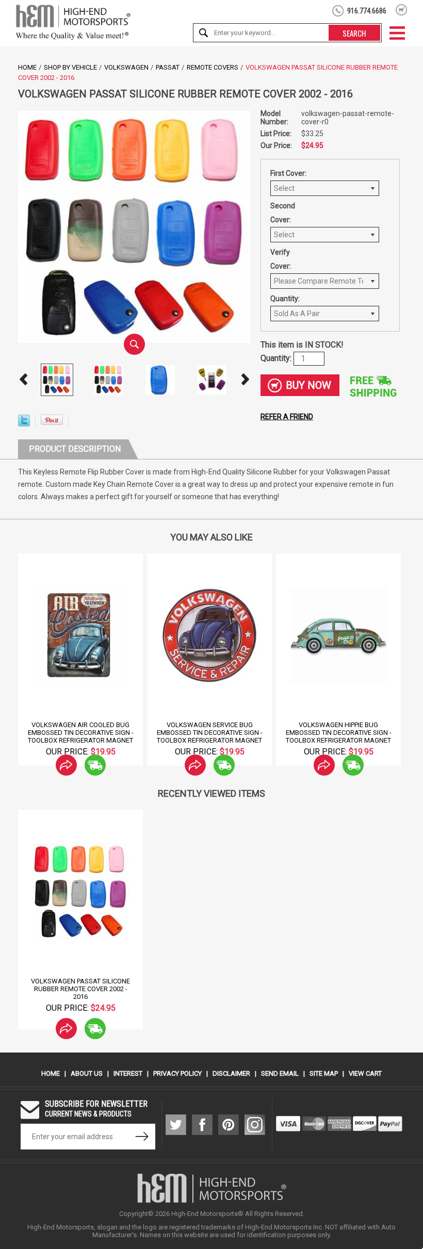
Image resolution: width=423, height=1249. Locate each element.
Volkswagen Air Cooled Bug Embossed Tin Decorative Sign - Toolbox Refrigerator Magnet (81, 732)
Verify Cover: (280, 259)
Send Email (280, 1073)
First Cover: (288, 173)
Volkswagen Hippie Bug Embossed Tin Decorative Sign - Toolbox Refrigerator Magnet (339, 732)
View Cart (365, 1073)
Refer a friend (287, 417)
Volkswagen (126, 67)
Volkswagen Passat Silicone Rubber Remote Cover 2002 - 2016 (80, 988)
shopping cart (402, 9)
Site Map (324, 1073)
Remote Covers (212, 67)
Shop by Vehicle (70, 67)
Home (27, 67)
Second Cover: (282, 213)
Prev (23, 379)
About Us (87, 1073)
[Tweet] (24, 424)
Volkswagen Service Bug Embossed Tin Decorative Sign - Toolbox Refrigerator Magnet (210, 732)
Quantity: (285, 298)
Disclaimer (231, 1073)
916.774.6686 (366, 11)
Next (245, 379)
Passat (168, 67)
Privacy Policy (177, 1073)
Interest (127, 1073)
